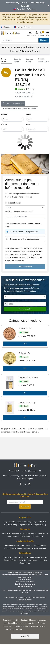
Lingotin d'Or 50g (10, 525)
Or (9, 208)
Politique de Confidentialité (25, 582)
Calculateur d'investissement (36, 557)
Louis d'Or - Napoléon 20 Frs (13, 534)
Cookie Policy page (22, 626)
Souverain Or (24, 328)
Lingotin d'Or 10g (25, 525)
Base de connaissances (28, 560)
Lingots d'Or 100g (26, 402)
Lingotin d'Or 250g (40, 522)
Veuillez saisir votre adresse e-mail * (19, 212)
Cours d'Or (7, 557)
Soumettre (25, 506)
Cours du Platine (29, 60)
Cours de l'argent (17, 60)
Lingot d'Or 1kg (9, 522)
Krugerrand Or (37, 537)
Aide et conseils (40, 545)
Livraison (26, 548)
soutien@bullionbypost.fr (32, 471)
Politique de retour (39, 548)
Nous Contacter (27, 545)
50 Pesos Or (25, 537)
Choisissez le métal (12, 203)
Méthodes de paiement (13, 548)
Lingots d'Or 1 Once (28, 377)
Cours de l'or (3, 60)
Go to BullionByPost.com (27, 9)
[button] (43, 60)
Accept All (25, 636)
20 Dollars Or (31, 534)
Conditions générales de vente (25, 584)
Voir (25, 344)
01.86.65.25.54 (14, 471)
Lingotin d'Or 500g (24, 522)
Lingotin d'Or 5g (40, 525)
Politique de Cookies (25, 580)
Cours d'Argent (18, 557)
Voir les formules (25, 309)
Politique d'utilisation (25, 586)
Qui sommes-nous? (11, 545)
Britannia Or (24, 353)
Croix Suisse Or (13, 537)
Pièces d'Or (25, 529)
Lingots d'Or (25, 517)
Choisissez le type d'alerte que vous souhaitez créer (23, 225)
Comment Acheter (11, 560)
